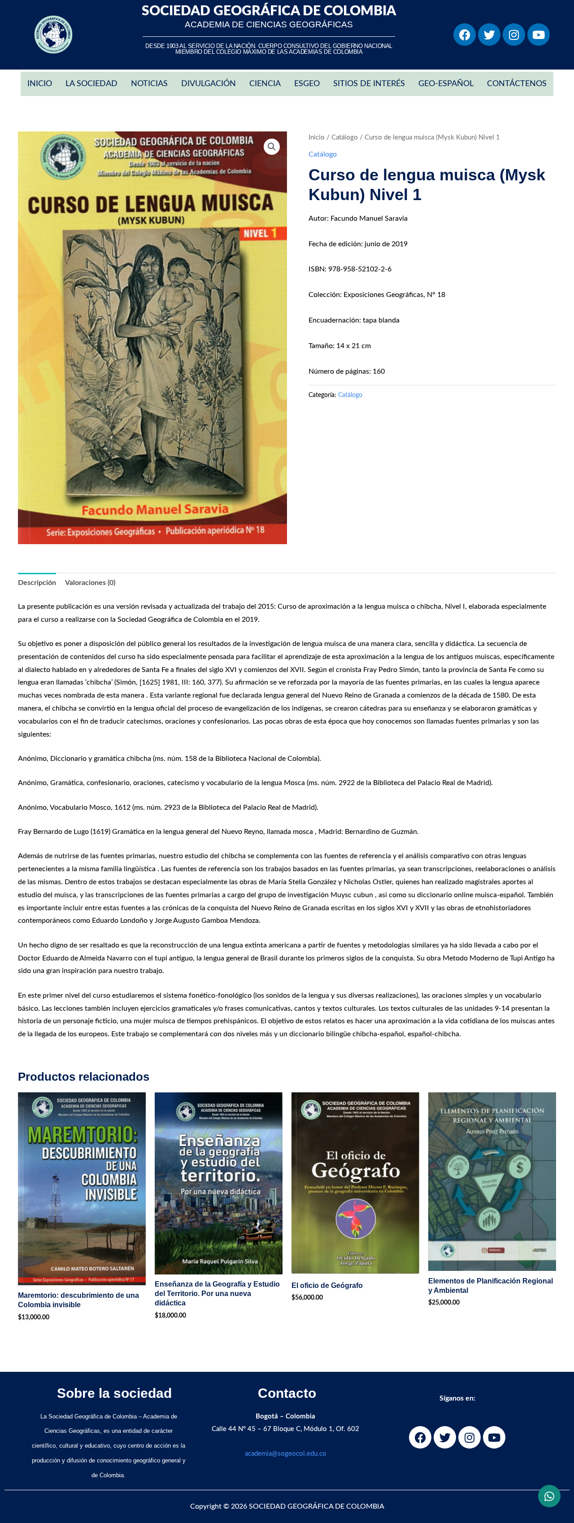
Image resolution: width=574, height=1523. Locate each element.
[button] (272, 147)
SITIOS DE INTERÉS (369, 84)
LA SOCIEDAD (91, 84)
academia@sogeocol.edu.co (285, 1453)
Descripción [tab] (37, 582)
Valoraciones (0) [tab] (90, 582)
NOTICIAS (149, 84)
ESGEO (307, 84)
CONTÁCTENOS (517, 84)
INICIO (39, 84)
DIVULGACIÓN (208, 84)
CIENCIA (265, 84)
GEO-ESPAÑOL (446, 84)
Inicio (317, 137)
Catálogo (344, 137)
